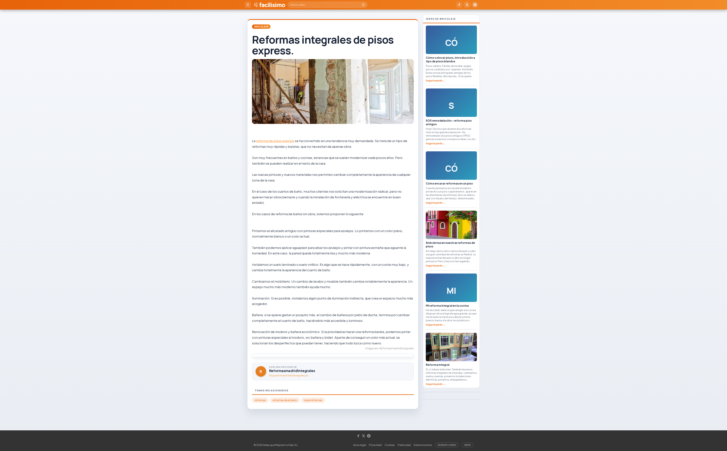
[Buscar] (363, 5)
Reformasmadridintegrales (292, 370)
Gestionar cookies (447, 445)
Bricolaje (261, 26)
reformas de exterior (285, 400)
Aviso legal (359, 444)
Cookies (390, 444)
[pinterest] (475, 5)
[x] (467, 5)
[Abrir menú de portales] (248, 5)
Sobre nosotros (423, 444)
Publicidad (404, 444)
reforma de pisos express (275, 141)
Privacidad (375, 444)
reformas (260, 400)
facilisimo (272, 5)
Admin (467, 445)
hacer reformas (313, 400)
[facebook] (459, 5)
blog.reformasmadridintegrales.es (288, 375)
